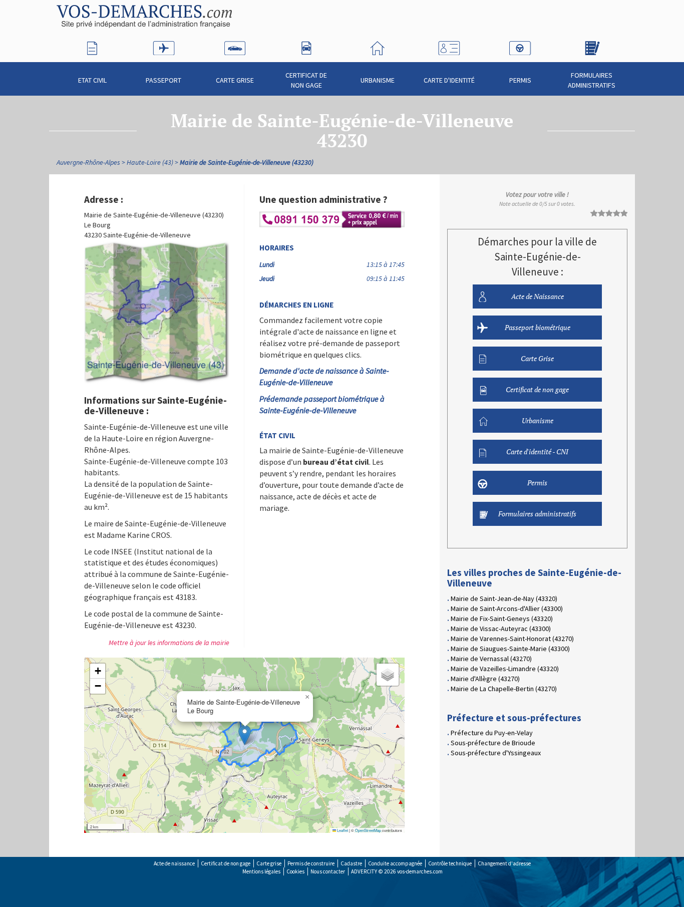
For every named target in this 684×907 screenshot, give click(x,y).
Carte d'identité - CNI (537, 451)
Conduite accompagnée (395, 863)
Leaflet (342, 830)
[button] (244, 735)
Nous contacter (327, 871)
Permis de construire (310, 863)
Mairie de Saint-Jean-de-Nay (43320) (504, 598)
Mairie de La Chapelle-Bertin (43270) (504, 688)
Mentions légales (261, 871)
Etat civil (92, 80)
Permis (520, 80)
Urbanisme (378, 80)
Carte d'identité (449, 80)
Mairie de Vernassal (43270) (491, 658)
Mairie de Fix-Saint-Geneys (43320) (502, 618)
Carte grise (268, 863)
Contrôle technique (450, 863)
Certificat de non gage (306, 80)
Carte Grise (235, 80)
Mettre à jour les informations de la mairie (169, 642)
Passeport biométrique (537, 327)
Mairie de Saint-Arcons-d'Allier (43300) (507, 608)
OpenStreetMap (368, 830)
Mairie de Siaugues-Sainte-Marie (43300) (510, 648)
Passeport (163, 80)
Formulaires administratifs (591, 80)
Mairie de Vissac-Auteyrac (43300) (501, 628)
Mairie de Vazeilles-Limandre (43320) (505, 668)
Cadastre (351, 863)
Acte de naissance (174, 863)
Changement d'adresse (504, 863)
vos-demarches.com (420, 871)
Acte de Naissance (537, 296)
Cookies (295, 871)
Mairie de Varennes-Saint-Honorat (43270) (512, 638)
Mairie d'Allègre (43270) (485, 678)
